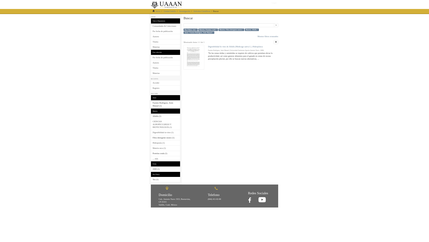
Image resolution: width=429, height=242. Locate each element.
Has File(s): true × (190, 30)
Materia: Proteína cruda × (208, 30)
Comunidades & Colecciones (164, 26)
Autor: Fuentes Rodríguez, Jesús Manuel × (198, 32)
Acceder (156, 83)
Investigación (184, 11)
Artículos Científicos (201, 11)
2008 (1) (156, 169)
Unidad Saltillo (170, 11)
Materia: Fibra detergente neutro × (231, 30)
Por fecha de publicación (163, 31)
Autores (156, 36)
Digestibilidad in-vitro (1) (163, 132)
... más (155, 159)
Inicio (158, 11)
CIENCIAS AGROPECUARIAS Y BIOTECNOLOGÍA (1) (162, 124)
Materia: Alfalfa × (252, 30)
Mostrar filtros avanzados (268, 36)
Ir (276, 25)
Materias (156, 47)
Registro (156, 88)
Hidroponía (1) (159, 143)
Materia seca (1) (159, 148)
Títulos (155, 42)
